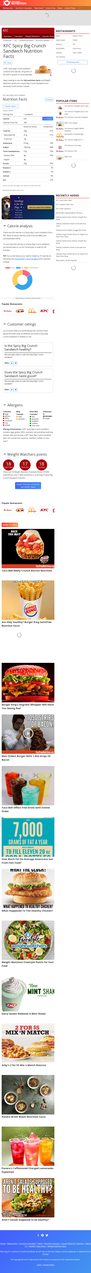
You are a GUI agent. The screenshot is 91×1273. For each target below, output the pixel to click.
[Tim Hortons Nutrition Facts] (8, 311)
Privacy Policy (48, 1265)
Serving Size (8, 114)
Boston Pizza (77, 36)
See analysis (47, 119)
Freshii (75, 40)
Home (2, 1243)
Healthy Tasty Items (37, 1246)
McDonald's (60, 48)
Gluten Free (50, 8)
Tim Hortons (60, 57)
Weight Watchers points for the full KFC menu (28, 485)
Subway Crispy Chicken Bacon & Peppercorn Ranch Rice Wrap (72, 255)
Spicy (10, 106)
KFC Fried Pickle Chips (64, 200)
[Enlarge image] (50, 75)
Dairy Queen (60, 40)
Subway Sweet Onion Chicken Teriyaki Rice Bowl (71, 218)
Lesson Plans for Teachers (73, 1243)
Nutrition (8, 36)
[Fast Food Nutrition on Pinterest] (42, 1235)
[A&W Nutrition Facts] (20, 311)
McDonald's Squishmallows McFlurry (69, 213)
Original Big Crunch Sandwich (26, 259)
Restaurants (8, 8)
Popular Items (48, 36)
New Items (38, 8)
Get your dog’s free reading (39, 207)
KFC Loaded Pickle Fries (64, 204)
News (60, 8)
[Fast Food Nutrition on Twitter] (46, 1235)
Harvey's (59, 44)
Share (8, 63)
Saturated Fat (9, 135)
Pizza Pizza (77, 48)
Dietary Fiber (9, 155)
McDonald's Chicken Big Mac (66, 260)
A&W (58, 36)
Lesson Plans (70, 8)
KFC (23, 190)
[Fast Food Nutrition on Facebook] (38, 1235)
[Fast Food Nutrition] (15, 3)
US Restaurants (72, 62)
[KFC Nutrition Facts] (44, 311)
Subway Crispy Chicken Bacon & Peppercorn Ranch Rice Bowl (72, 235)
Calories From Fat (10, 122)
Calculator (18, 36)
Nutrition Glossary (52, 1243)
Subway (59, 53)
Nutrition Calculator (23, 8)
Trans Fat (8, 139)
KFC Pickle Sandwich (63, 209)
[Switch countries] (80, 8)
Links (39, 1265)
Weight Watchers (32, 36)
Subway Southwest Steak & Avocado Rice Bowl (71, 225)
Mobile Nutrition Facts (56, 1246)
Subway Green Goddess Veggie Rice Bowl (71, 230)
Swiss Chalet (77, 53)
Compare (49, 100)
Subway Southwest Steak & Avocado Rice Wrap (71, 248)
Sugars (7, 159)
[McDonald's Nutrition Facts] (32, 311)
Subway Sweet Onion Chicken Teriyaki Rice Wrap (71, 242)
